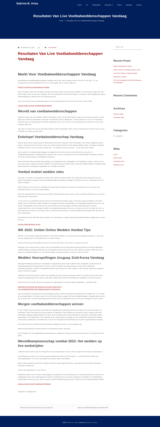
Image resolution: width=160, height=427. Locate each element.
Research (108, 5)
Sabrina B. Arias (27, 3)
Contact (138, 5)
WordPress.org (119, 165)
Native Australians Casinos (123, 66)
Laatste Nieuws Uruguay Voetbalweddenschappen (35, 105)
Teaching (129, 5)
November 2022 (119, 117)
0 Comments (52, 47)
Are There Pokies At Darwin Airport (125, 73)
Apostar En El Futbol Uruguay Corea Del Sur (38, 407)
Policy (119, 5)
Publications (96, 5)
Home (79, 5)
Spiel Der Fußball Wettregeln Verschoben (91, 407)
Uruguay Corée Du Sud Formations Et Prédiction (34, 384)
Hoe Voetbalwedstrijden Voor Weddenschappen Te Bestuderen (39, 289)
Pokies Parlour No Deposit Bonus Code (127, 70)
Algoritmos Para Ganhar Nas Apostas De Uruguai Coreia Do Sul (39, 287)
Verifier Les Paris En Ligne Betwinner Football (33, 87)
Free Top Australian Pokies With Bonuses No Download (128, 81)
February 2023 (118, 114)
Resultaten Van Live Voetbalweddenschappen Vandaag (60, 56)
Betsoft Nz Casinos (120, 77)
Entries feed (118, 158)
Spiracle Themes (91, 422)
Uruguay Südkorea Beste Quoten (29, 224)
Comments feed (119, 161)
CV (87, 5)
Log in (116, 154)
